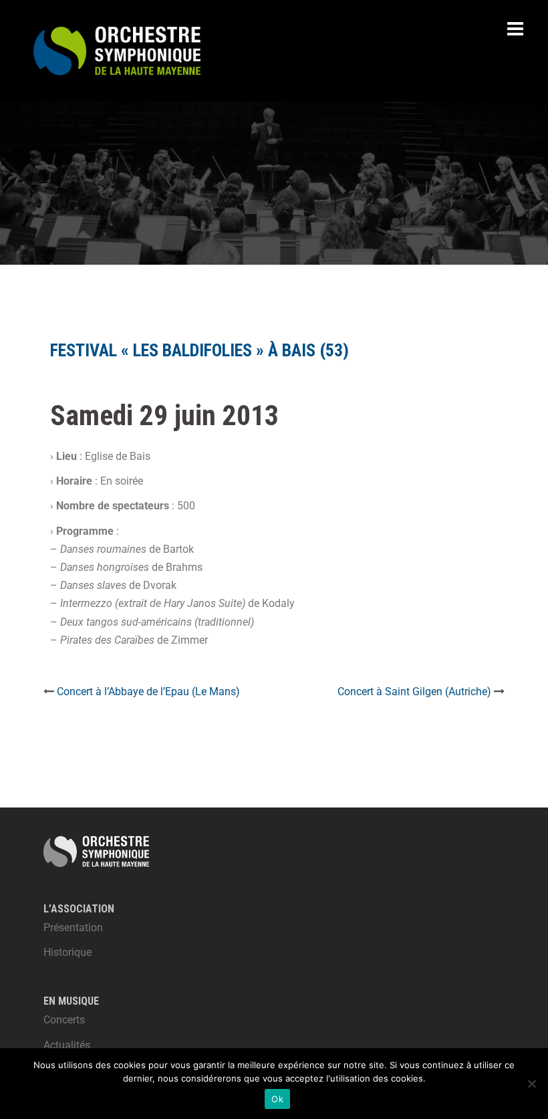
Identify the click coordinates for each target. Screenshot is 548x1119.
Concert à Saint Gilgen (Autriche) (414, 691)
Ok (277, 1099)
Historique (67, 952)
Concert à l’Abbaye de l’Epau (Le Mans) (148, 691)
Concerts (64, 1019)
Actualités (66, 1045)
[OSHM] (116, 49)
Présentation (73, 927)
